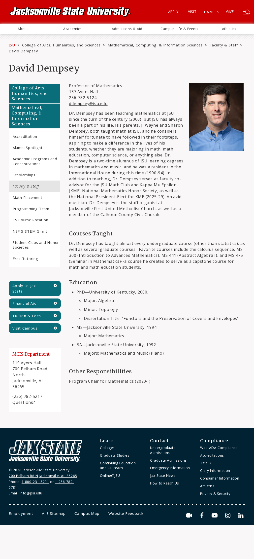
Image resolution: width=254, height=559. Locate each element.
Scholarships (24, 174)
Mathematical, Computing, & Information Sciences (155, 44)
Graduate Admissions (168, 460)
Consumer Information (219, 478)
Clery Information (215, 470)
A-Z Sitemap (53, 513)
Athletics (229, 28)
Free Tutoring (25, 258)
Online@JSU (110, 475)
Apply (173, 11)
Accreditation (25, 136)
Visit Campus (25, 328)
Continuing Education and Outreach (118, 465)
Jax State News (163, 475)
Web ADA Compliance (218, 447)
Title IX (206, 463)
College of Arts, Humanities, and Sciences (61, 44)
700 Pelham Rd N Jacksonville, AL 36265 (43, 475)
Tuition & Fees (26, 315)
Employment (21, 513)
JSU (12, 44)
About (23, 28)
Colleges (107, 447)
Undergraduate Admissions (162, 450)
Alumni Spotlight (28, 147)
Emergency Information (170, 467)
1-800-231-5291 (35, 481)
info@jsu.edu (31, 493)
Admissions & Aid (127, 28)
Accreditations (212, 455)
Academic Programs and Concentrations (35, 161)
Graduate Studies (114, 455)
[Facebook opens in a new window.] (203, 515)
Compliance (214, 441)
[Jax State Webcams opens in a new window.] (190, 515)
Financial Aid (24, 303)
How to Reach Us (164, 483)
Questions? (23, 402)
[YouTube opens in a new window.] (215, 515)
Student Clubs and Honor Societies (36, 245)
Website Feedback (126, 513)
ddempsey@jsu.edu (88, 103)
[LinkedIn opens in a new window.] (240, 515)
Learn (107, 441)
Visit (192, 11)
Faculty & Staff (224, 44)
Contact (159, 441)
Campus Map (86, 513)
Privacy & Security (215, 493)
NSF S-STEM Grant (30, 231)
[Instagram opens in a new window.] (229, 515)
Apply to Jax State (24, 288)
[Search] (246, 12)
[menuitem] (23, 29)
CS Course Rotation (30, 219)
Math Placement (27, 197)
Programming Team (31, 208)
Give (230, 11)
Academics (72, 28)
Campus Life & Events (179, 28)
